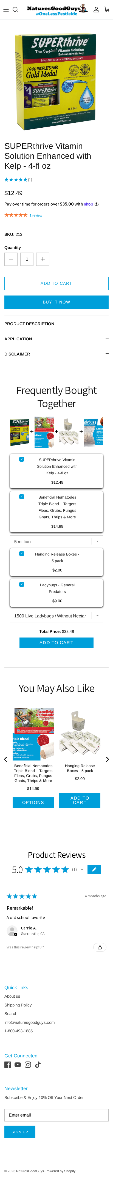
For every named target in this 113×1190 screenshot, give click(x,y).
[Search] (18, 10)
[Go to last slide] (5, 759)
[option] (56, 79)
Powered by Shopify (60, 1171)
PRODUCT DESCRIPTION (29, 323)
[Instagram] (28, 1065)
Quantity (12, 247)
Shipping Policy (18, 1005)
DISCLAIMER (17, 354)
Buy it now (56, 302)
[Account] (95, 10)
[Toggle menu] (6, 10)
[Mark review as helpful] (99, 947)
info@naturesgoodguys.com (29, 1022)
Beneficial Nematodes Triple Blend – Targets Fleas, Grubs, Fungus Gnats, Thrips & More (57, 507)
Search (10, 1013)
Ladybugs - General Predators (57, 588)
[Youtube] (18, 1065)
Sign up (20, 1132)
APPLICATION (18, 339)
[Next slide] (107, 759)
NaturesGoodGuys (30, 1171)
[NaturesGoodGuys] (56, 10)
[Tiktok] (38, 1065)
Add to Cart (56, 283)
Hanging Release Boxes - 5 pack (57, 557)
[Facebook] (7, 1065)
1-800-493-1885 (18, 1030)
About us (12, 996)
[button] (82, 869)
